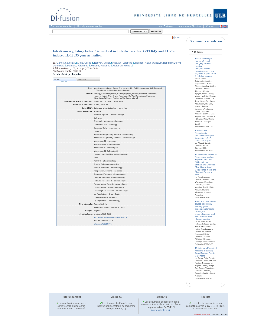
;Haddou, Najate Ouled (146, 63)
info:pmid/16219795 (103, 224)
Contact (210, 26)
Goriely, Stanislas (66, 63)
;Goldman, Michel (122, 65)
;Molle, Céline (84, 63)
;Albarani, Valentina (122, 63)
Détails (57, 79)
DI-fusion (198, 52)
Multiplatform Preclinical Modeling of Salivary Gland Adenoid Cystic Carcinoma (206, 252)
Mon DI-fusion (166, 26)
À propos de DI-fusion (189, 26)
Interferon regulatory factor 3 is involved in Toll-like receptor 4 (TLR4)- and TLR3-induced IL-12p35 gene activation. (113, 53)
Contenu (82, 79)
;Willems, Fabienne (100, 65)
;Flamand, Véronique (77, 65)
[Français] (220, 26)
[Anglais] (224, 26)
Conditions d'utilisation (201, 315)
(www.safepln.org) (160, 310)
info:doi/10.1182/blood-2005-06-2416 (110, 217)
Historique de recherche (89, 26)
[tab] (205, 52)
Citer (177, 37)
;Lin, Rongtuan (165, 63)
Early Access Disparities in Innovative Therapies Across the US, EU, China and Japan (204, 135)
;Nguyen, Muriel (102, 63)
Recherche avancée (61, 26)
